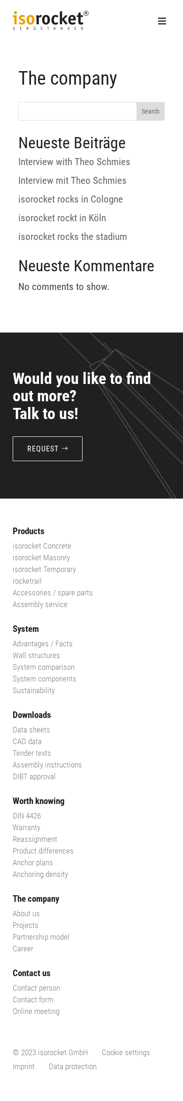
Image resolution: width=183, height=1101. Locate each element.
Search (151, 111)
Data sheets (31, 729)
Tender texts (32, 753)
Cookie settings (126, 1052)
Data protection (73, 1066)
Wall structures (36, 655)
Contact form (33, 999)
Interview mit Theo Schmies (72, 180)
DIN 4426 (27, 815)
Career (23, 948)
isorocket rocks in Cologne (70, 199)
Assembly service (40, 604)
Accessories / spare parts (53, 592)
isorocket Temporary (44, 569)
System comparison (44, 667)
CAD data (27, 741)
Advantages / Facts (43, 643)
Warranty (26, 827)
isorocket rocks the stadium (72, 236)
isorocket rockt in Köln (62, 218)
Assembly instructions (47, 764)
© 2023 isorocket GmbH (50, 1052)
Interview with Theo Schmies (74, 161)
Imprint (24, 1066)
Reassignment (35, 839)
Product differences (43, 850)
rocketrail (27, 581)
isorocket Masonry (41, 557)
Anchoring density (40, 874)
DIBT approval (34, 776)
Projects (25, 925)
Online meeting (36, 1011)
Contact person (36, 987)
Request (43, 448)
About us (26, 913)
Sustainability (34, 690)
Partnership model (41, 937)
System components (44, 678)
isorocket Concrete (42, 545)
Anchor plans (33, 862)
